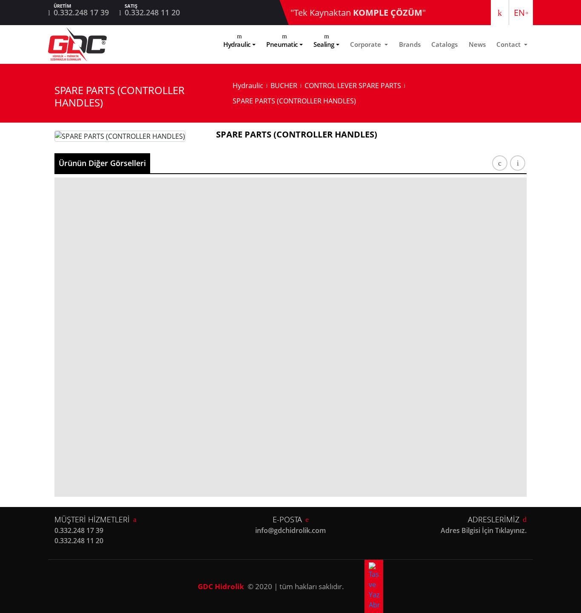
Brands (410, 44)
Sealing (323, 44)
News (477, 44)
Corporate (366, 44)
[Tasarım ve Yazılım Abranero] (374, 586)
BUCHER (284, 85)
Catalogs (444, 44)
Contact (509, 44)
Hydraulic (237, 44)
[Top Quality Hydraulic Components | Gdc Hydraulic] (77, 44)
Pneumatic (282, 44)
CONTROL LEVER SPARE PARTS (353, 85)
